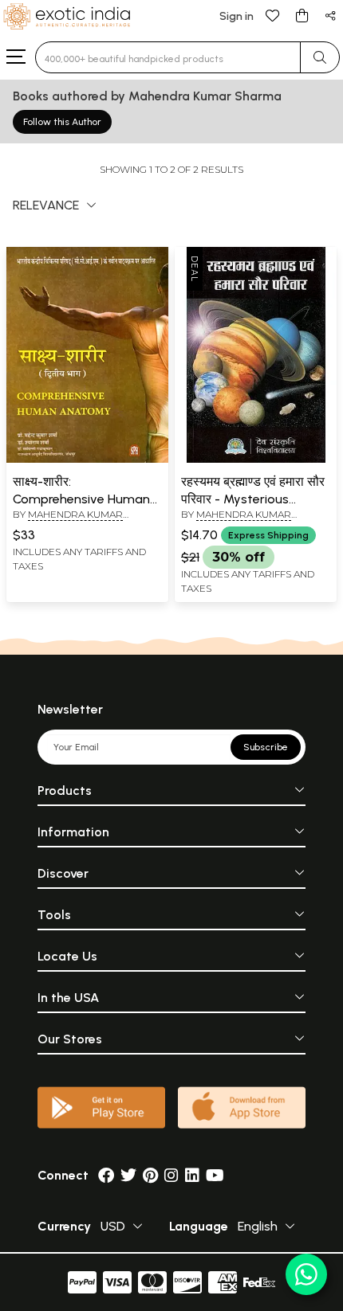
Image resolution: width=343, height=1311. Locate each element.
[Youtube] (215, 1175)
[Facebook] (106, 1175)
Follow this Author (62, 121)
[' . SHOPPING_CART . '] (301, 15)
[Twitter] (128, 1175)
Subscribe (265, 747)
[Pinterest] (150, 1175)
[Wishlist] (272, 15)
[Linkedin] (192, 1175)
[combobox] (168, 57)
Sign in (236, 16)
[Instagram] (171, 1175)
